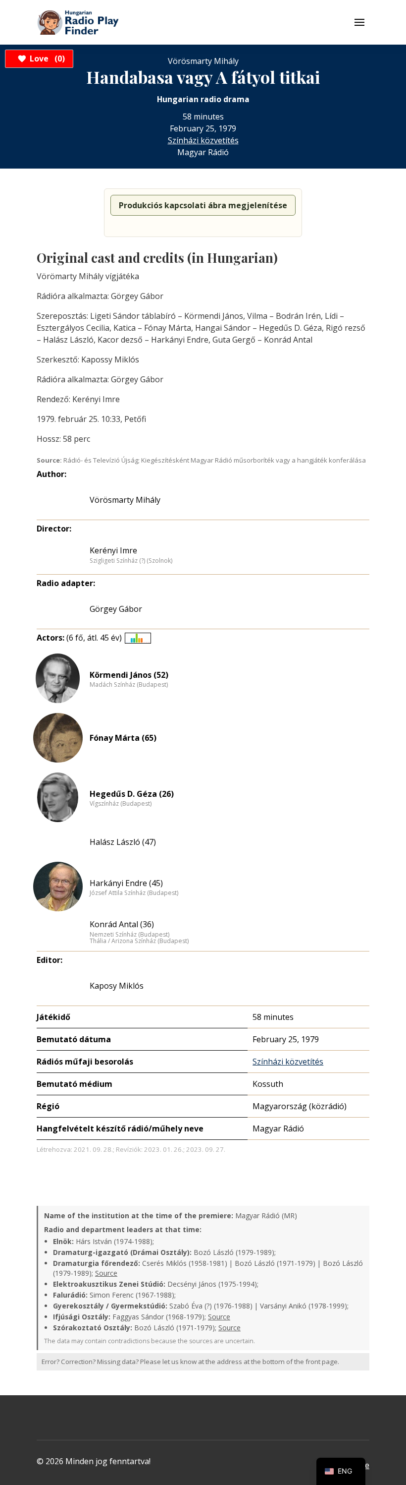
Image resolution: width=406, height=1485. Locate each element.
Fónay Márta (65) (123, 737)
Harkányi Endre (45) (126, 883)
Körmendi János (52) (129, 674)
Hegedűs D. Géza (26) (132, 793)
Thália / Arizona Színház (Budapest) (139, 941)
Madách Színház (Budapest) (129, 684)
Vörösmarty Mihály (125, 499)
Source (106, 1273)
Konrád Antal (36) (122, 924)
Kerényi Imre (113, 550)
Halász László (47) (123, 841)
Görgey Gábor (116, 608)
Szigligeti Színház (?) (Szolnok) (131, 560)
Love (46, 58)
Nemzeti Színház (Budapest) (129, 934)
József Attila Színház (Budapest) (134, 893)
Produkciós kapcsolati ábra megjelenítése (203, 205)
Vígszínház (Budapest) (121, 803)
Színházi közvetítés (203, 140)
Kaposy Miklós (117, 985)
